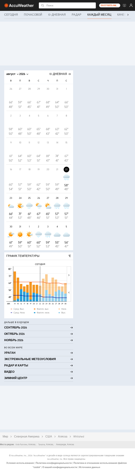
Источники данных (89, 467)
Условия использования (20, 463)
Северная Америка (26, 436)
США (48, 436)
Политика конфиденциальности (54, 463)
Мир (5, 436)
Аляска (62, 436)
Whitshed (78, 436)
